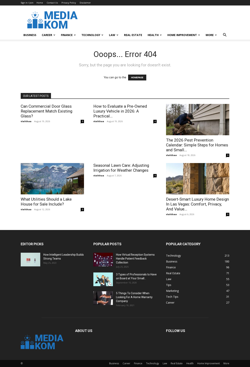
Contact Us (52, 2)
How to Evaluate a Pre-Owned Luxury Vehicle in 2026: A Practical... (120, 111)
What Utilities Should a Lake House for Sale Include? (46, 201)
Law (112, 35)
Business (29, 35)
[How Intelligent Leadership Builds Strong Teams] (30, 259)
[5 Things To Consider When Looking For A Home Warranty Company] (103, 298)
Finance (67, 35)
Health (153, 35)
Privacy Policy (69, 2)
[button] (224, 35)
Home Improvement (182, 35)
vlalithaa (26, 121)
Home (40, 2)
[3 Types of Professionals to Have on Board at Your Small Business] (103, 279)
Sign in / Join (27, 2)
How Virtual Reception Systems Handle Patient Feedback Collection (135, 258)
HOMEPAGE (137, 77)
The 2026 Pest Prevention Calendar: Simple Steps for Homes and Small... (197, 145)
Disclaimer (85, 2)
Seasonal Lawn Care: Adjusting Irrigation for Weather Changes (121, 168)
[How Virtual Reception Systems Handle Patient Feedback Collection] (103, 259)
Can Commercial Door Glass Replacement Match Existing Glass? (46, 111)
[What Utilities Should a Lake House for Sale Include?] (52, 178)
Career (47, 35)
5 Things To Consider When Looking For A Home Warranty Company (134, 297)
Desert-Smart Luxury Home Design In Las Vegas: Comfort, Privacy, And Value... (197, 204)
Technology (90, 35)
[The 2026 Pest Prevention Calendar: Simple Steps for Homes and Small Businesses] (197, 119)
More (210, 35)
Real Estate (133, 35)
